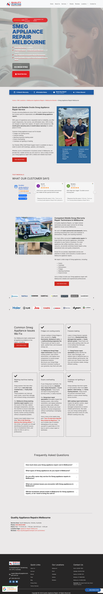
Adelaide (54, 574)
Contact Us (93, 4)
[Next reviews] (94, 192)
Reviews (77, 4)
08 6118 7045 (81, 571)
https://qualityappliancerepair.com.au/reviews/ (30, 530)
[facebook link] (10, 581)
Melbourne (54, 568)
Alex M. (43, 184)
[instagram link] (17, 581)
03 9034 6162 (21, 67)
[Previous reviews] (34, 192)
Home (51, 4)
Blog (32, 580)
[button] (9, 297)
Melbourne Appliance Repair (35, 100)
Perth (53, 571)
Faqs (32, 577)
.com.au (15, 575)
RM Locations (21, 100)
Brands (72, 4)
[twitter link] (13, 581)
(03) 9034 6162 (19, 159)
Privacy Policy (34, 583)
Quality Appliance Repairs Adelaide (24, 188)
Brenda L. (73, 184)
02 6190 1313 (81, 574)
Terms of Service (34, 586)
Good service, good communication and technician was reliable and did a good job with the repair (49, 191)
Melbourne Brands (51, 100)
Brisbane (54, 580)
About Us (57, 4)
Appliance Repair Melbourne (28, 528)
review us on (22, 198)
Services (64, 4)
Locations (83, 4)
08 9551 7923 (80, 568)
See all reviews (22, 195)
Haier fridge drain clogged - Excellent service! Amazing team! (78, 191)
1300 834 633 (15, 578)
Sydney (53, 577)
